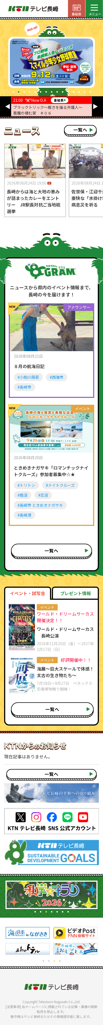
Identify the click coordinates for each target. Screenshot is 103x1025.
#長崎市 (24, 387)
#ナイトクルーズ (60, 485)
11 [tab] (68, 92)
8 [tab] (51, 92)
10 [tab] (62, 92)
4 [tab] (29, 92)
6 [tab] (40, 92)
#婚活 (22, 495)
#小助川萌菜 (28, 377)
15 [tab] (90, 92)
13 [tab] (79, 92)
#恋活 (43, 495)
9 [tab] (57, 92)
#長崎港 (24, 515)
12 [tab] (73, 92)
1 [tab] (13, 92)
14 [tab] (84, 92)
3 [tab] (24, 92)
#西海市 (56, 377)
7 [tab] (46, 92)
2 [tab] (18, 92)
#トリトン (26, 485)
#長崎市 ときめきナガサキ (40, 505)
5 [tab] (35, 92)
